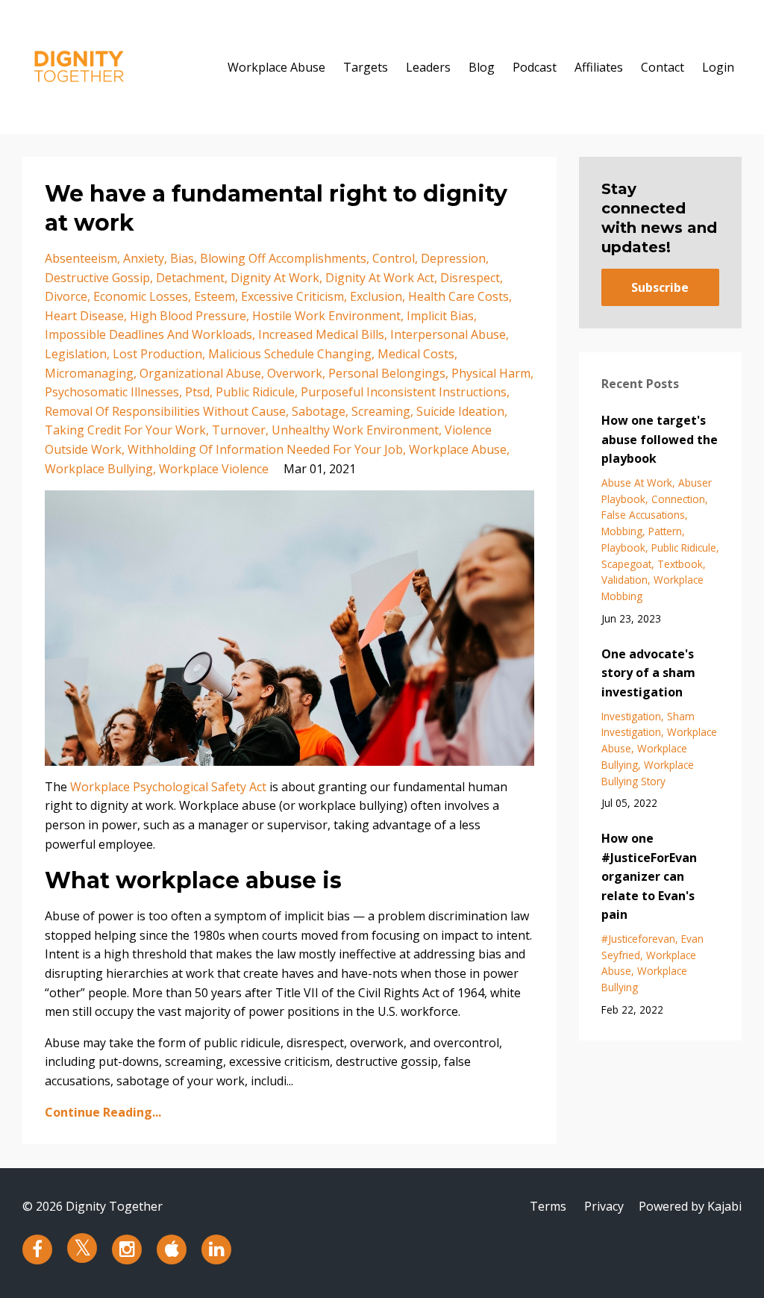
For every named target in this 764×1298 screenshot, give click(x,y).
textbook (680, 564)
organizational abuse (200, 373)
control (393, 258)
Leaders (428, 67)
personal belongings (386, 373)
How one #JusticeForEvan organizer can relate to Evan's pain (649, 876)
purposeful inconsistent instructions (404, 392)
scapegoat (626, 564)
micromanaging (89, 373)
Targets (365, 67)
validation (624, 579)
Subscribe (660, 287)
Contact (662, 67)
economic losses (140, 296)
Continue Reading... (103, 1112)
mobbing (621, 531)
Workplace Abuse (276, 67)
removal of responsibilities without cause (165, 411)
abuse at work (636, 482)
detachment (190, 277)
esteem (214, 296)
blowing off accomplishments (283, 258)
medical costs (416, 354)
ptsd (197, 392)
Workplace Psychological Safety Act (168, 787)
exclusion (376, 296)
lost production (157, 354)
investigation (631, 716)
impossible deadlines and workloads (148, 334)
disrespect (470, 277)
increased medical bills (321, 334)
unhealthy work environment (355, 430)
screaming (380, 411)
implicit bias (440, 316)
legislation (76, 354)
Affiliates (598, 67)
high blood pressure (188, 316)
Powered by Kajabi (690, 1206)
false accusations (643, 515)
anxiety (143, 258)
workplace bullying (99, 469)
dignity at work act (379, 277)
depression (453, 258)
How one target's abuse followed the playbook (659, 439)
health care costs (458, 296)
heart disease (84, 316)
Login (718, 67)
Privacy (604, 1206)
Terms (548, 1206)
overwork (294, 373)
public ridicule (255, 392)
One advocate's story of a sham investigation (648, 673)
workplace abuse (458, 449)
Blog (482, 67)
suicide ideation (460, 411)
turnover (239, 430)
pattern (665, 531)
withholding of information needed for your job (265, 449)
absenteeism (81, 258)
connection (678, 499)
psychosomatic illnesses (112, 392)
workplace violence (214, 469)
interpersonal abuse (448, 334)
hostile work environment (326, 316)
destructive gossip (97, 277)
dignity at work (275, 277)
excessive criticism (292, 296)
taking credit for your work (125, 430)
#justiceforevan (638, 939)
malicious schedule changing (290, 354)
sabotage (318, 411)
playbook (623, 547)
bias (182, 258)
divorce (66, 296)
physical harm (490, 373)
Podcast (535, 67)
